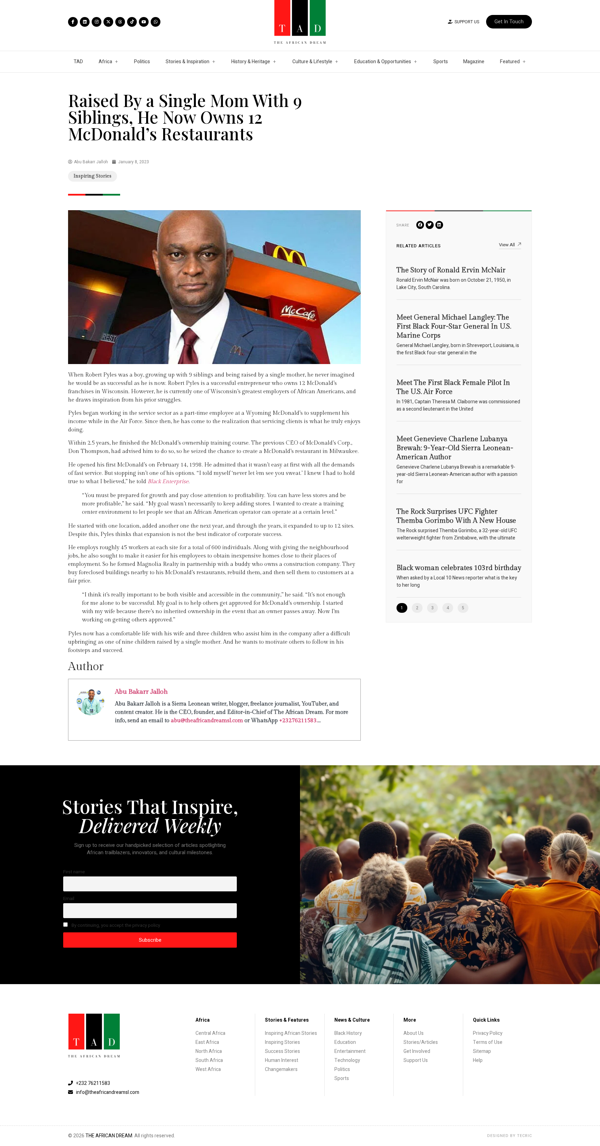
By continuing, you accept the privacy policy (115, 925)
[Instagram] (96, 22)
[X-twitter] (108, 22)
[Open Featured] (524, 61)
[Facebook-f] (73, 22)
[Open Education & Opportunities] (415, 61)
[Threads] (120, 22)
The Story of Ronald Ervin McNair (451, 270)
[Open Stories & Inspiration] (213, 61)
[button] (420, 225)
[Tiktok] (132, 22)
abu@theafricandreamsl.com (207, 720)
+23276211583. (298, 720)
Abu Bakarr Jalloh (141, 691)
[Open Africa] (116, 61)
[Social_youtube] (144, 22)
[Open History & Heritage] (274, 61)
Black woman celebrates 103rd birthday (459, 568)
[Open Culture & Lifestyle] (336, 61)
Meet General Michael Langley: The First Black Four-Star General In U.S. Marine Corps (454, 326)
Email (68, 898)
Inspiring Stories (92, 176)
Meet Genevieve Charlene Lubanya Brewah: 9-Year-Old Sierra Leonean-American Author (455, 448)
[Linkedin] (85, 22)
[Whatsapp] (155, 22)
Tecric (524, 1136)
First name (74, 871)
